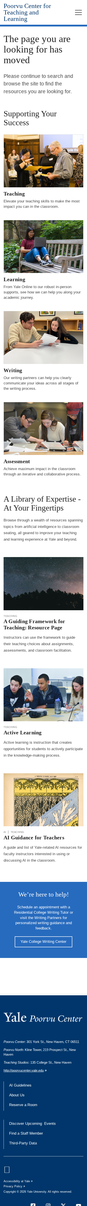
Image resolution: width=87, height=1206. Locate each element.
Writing (13, 370)
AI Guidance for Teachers (34, 837)
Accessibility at (18, 1181)
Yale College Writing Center (43, 941)
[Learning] (43, 246)
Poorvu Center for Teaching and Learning (27, 12)
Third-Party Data (23, 1143)
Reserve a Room (23, 1105)
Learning (14, 279)
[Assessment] (43, 428)
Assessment (17, 461)
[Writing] (43, 337)
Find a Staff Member (26, 1133)
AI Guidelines (20, 1085)
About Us (17, 1095)
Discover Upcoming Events (32, 1123)
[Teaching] (43, 160)
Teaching (14, 194)
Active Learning (23, 732)
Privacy (14, 1186)
